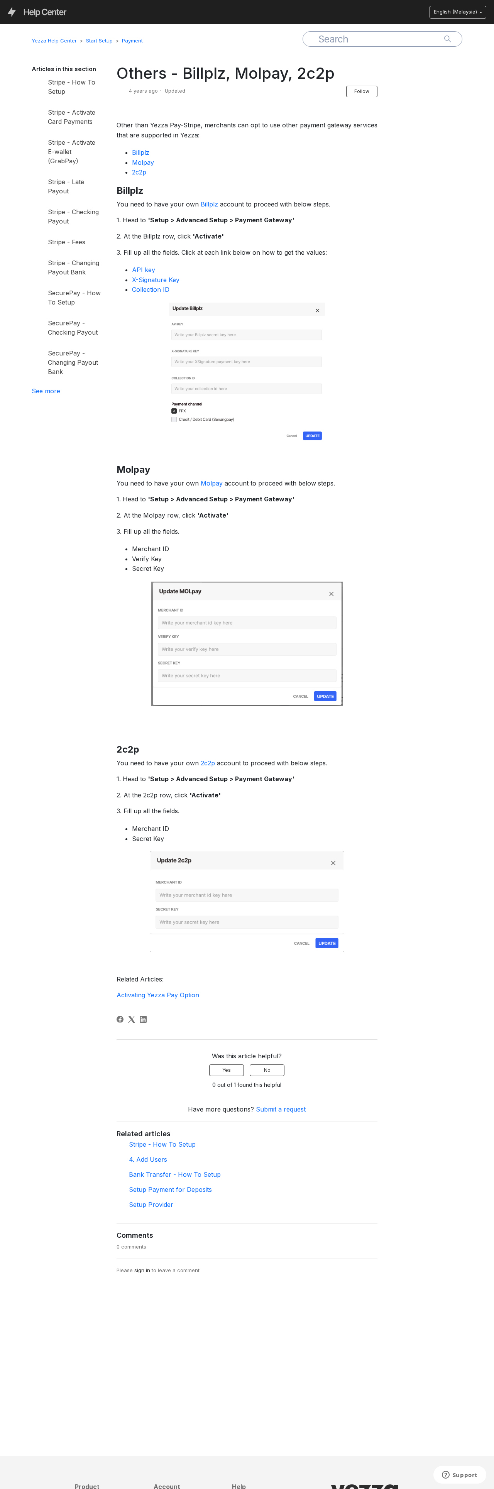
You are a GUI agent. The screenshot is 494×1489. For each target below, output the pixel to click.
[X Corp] (131, 1019)
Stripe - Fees (66, 242)
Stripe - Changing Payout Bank (73, 267)
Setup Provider (151, 1204)
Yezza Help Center (54, 40)
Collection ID (150, 289)
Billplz (140, 152)
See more (46, 391)
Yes (226, 1070)
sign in (142, 1270)
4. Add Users (148, 1159)
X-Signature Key (155, 280)
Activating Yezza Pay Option (158, 995)
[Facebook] (120, 1019)
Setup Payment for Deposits (170, 1189)
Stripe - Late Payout (66, 186)
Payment (132, 40)
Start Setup (99, 40)
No (267, 1070)
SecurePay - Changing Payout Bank (73, 362)
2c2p (139, 172)
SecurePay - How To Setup (74, 297)
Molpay (143, 162)
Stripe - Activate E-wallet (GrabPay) (71, 152)
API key (143, 270)
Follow (361, 91)
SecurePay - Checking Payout (73, 327)
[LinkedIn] (143, 1019)
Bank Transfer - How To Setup (175, 1174)
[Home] (37, 11)
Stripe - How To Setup (71, 86)
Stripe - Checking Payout (73, 216)
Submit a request (281, 1109)
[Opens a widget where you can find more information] (459, 1475)
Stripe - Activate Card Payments (71, 116)
